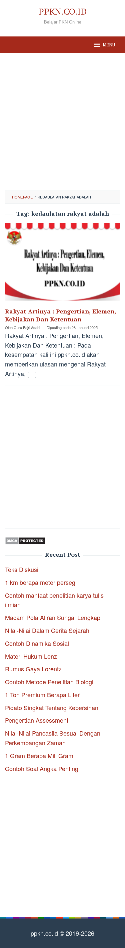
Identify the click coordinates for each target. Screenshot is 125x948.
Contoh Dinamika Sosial (37, 643)
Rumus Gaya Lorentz (33, 668)
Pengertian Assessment (36, 720)
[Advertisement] (62, 122)
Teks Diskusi (21, 569)
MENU (109, 45)
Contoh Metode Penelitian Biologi (49, 681)
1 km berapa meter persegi (41, 582)
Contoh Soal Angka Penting (41, 768)
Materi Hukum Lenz (31, 656)
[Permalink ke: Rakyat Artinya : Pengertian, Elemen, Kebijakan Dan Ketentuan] (62, 264)
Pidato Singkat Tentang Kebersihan (51, 707)
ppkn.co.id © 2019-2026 (62, 933)
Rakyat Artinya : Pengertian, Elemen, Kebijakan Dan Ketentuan (60, 315)
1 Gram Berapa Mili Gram (39, 755)
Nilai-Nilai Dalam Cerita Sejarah (47, 630)
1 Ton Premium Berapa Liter (42, 694)
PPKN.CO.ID (63, 11)
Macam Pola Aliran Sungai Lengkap (52, 617)
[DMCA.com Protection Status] (25, 539)
